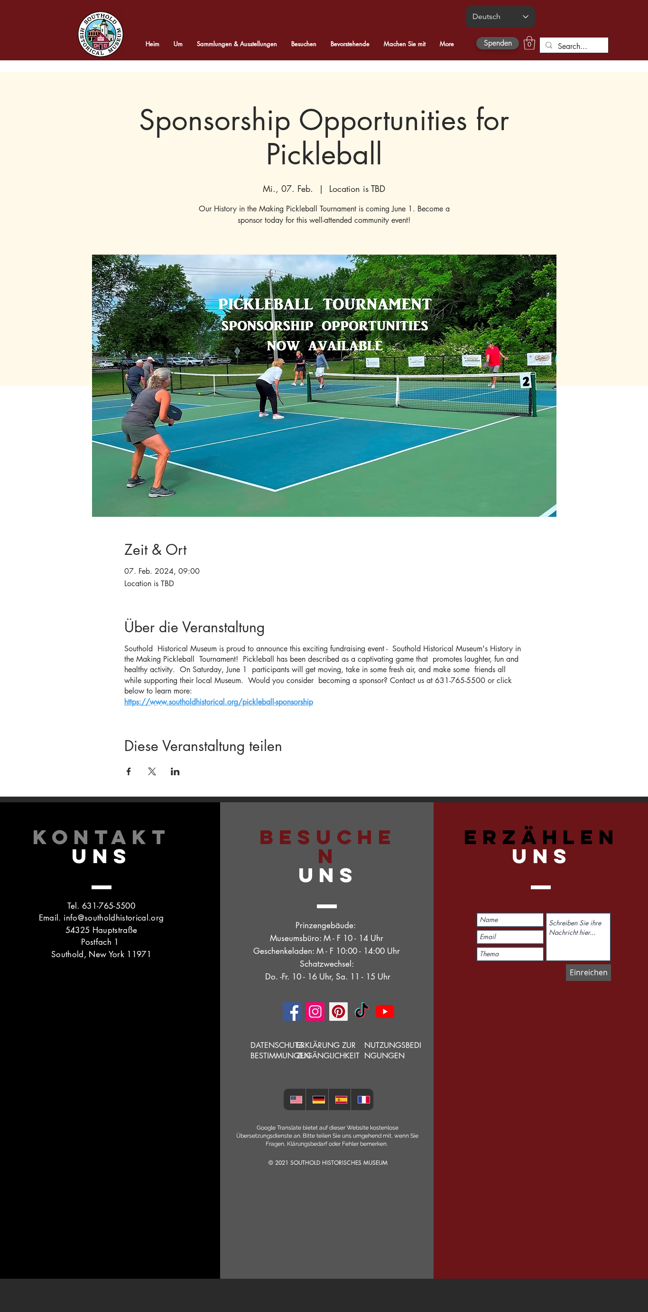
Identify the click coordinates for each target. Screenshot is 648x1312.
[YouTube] (385, 1011)
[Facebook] (292, 1011)
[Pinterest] (338, 1011)
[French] (362, 1099)
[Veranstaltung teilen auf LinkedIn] (175, 771)
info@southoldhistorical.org (114, 918)
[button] (529, 43)
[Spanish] (339, 1099)
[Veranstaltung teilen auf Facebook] (128, 771)
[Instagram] (315, 1011)
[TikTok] (361, 1011)
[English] (295, 1099)
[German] (316, 1099)
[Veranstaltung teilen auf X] (152, 771)
